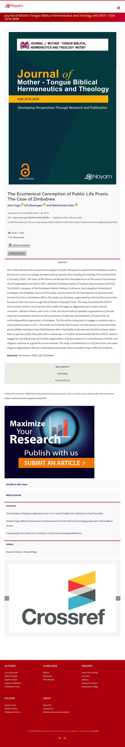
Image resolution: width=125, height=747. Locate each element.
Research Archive (14, 551)
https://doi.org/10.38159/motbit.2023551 (30, 217)
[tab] (62, 262)
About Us (47, 705)
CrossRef (94, 731)
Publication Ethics (13, 712)
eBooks (85, 679)
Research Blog (30, 551)
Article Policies (11, 708)
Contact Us (48, 708)
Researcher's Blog (90, 686)
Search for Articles (90, 672)
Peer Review (48, 679)
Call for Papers (11, 676)
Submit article (11, 679)
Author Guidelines (13, 683)
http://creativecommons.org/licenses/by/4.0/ (25, 398)
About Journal (13, 495)
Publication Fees (12, 686)
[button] (7, 598)
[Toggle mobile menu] (118, 7)
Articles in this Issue (16, 484)
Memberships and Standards (56, 712)
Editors (46, 672)
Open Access (10, 705)
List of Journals (11, 672)
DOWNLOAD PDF (17, 253)
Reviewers (47, 676)
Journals (85, 676)
